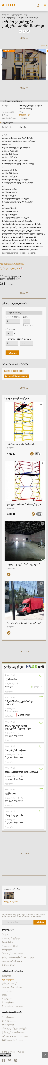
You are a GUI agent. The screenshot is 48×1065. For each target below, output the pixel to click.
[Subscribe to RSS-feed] (16, 1060)
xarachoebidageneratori (14, 371)
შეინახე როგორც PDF (10, 268)
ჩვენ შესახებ (7, 942)
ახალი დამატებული (11, 938)
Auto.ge (21, 1052)
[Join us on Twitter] (9, 1060)
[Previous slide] (2, 64)
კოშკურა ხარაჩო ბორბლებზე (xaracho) (24, 504)
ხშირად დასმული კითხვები (14, 1028)
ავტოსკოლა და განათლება (15, 1036)
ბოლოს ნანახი (9, 1021)
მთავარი (5, 15)
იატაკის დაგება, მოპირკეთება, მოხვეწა (24, 564)
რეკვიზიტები (8, 1017)
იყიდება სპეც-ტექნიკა (12, 987)
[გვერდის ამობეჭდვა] (28, 31)
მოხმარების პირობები (12, 953)
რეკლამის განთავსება (12, 1006)
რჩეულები (6, 998)
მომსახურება (8, 1025)
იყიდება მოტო (8, 965)
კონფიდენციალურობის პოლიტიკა (18, 957)
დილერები (7, 991)
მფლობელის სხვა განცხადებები (16, 376)
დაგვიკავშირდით (10, 946)
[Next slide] (46, 64)
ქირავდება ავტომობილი (13, 1032)
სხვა (26, 15)
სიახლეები (7, 950)
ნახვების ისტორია (11, 902)
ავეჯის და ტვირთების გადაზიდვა (24, 623)
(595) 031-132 (24, 115)
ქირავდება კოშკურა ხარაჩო (21, 444)
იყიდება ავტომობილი (12, 961)
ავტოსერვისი (16, 15)
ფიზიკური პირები (10, 983)
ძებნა (4, 995)
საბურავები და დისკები (12, 1040)
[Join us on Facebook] (3, 1060)
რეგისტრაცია (8, 1002)
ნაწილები (6, 976)
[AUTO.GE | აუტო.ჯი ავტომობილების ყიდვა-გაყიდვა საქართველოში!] (10, 6)
